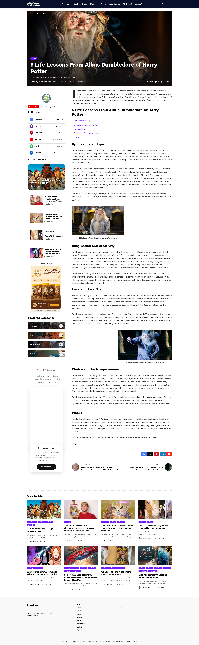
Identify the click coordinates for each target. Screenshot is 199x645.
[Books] (46, 353)
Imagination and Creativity (85, 125)
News (79, 620)
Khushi (32, 541)
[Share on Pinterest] (161, 82)
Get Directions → (46, 467)
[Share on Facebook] (156, 82)
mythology (80, 627)
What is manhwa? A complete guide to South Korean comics (53, 251)
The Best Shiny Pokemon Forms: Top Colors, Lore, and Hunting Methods (53, 217)
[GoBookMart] (34, 4)
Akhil (105, 541)
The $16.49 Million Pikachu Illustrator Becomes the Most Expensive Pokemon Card (52, 201)
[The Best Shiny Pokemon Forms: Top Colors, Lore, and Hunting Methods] (36, 218)
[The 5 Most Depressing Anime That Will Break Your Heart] (36, 235)
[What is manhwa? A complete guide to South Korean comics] (36, 253)
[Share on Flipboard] (168, 82)
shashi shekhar (146, 538)
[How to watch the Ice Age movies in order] (46, 177)
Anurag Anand (109, 584)
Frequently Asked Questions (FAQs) (125, 641)
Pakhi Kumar (71, 541)
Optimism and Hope (83, 121)
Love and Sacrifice (81, 129)
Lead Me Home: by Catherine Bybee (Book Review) (152, 576)
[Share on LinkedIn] (165, 82)
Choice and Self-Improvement (87, 133)
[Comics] (46, 335)
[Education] (46, 344)
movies (79, 617)
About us (80, 630)
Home (32, 14)
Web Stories (81, 624)
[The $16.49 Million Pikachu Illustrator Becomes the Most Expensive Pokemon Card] (36, 200)
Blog (38, 14)
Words (77, 137)
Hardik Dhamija (72, 590)
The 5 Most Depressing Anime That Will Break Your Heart (53, 235)
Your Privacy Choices (102, 641)
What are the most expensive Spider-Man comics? (116, 573)
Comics (79, 607)
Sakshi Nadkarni (45, 82)
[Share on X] (159, 82)
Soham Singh (34, 584)
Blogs (79, 614)
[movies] (46, 325)
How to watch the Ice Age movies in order (45, 181)
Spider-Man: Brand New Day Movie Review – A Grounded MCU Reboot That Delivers (80, 577)
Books (79, 611)
